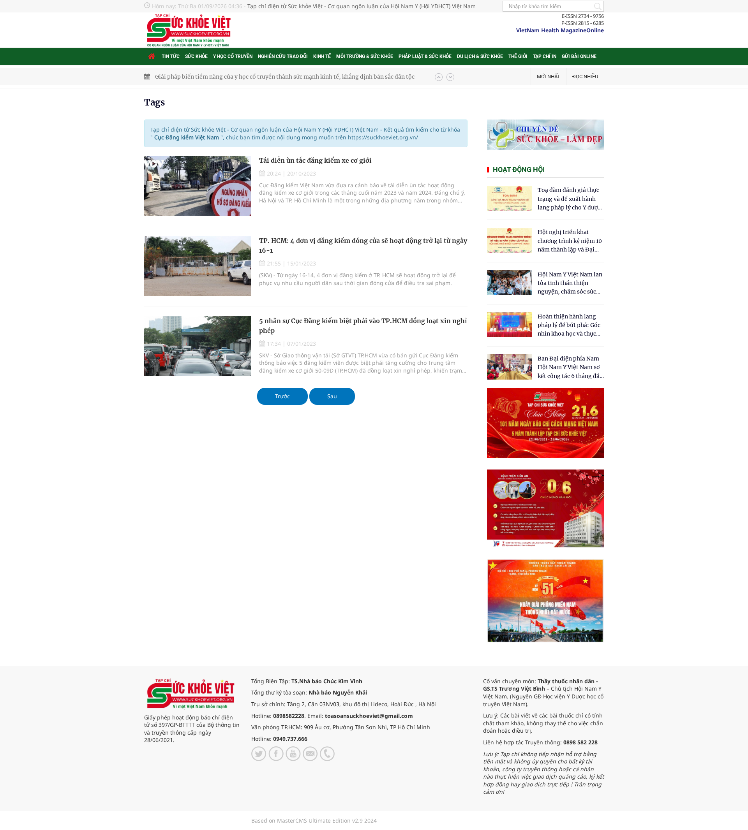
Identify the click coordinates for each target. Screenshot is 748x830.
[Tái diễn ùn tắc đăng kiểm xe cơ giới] (197, 186)
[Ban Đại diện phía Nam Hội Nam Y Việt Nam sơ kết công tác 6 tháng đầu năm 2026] (509, 367)
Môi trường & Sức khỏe (364, 56)
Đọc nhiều (585, 76)
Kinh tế (322, 56)
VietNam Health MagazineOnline (560, 30)
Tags (154, 102)
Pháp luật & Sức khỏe (425, 56)
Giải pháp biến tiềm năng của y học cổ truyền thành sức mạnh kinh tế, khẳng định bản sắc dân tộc (285, 76)
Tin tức (171, 56)
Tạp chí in (544, 56)
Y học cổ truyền (232, 56)
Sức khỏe (196, 56)
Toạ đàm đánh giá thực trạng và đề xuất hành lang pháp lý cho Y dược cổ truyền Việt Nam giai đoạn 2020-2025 (569, 199)
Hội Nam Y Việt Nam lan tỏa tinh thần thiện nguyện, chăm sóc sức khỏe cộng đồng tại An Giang (570, 283)
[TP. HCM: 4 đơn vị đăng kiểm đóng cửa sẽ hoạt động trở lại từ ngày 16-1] (197, 266)
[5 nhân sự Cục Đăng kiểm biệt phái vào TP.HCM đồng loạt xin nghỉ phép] (197, 346)
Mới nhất (548, 76)
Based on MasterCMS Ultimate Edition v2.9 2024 (314, 820)
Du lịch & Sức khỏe (480, 56)
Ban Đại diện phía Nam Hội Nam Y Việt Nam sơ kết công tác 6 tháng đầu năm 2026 (570, 367)
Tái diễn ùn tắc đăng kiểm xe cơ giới (315, 160)
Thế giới (517, 56)
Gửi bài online (579, 56)
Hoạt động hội (519, 169)
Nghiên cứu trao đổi (283, 56)
